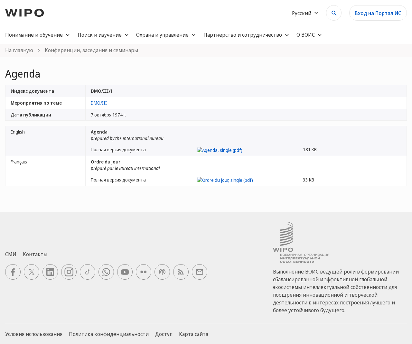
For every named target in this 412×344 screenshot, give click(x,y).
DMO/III (99, 103)
